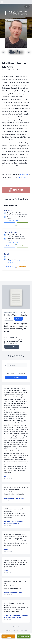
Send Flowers (22, 266)
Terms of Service (21, 632)
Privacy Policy (11, 632)
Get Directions (9, 224)
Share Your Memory (12, 347)
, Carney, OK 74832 (12, 220)
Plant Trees (22, 224)
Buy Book (18, 319)
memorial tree (23, 174)
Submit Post (16, 377)
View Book (9, 319)
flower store (22, 177)
